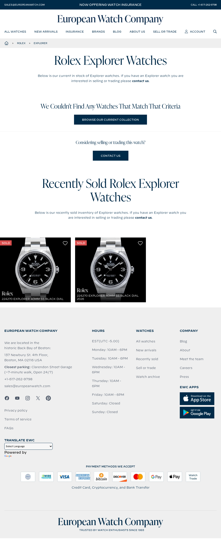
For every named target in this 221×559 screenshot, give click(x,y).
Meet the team (192, 359)
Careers (186, 368)
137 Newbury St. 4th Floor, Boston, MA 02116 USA (26, 357)
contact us (140, 81)
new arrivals (46, 31)
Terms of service (18, 419)
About (185, 350)
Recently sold (147, 359)
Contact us (110, 155)
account (197, 31)
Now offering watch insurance (110, 4)
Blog (183, 341)
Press (184, 376)
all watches (15, 31)
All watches (145, 341)
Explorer (40, 43)
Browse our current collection (110, 119)
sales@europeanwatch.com (24, 4)
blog (117, 31)
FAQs (8, 428)
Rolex (21, 43)
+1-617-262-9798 (18, 379)
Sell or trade (146, 368)
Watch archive (148, 376)
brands (98, 31)
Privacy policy (15, 410)
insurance (75, 31)
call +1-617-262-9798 (204, 4)
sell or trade (165, 31)
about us (137, 31)
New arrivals (146, 350)
